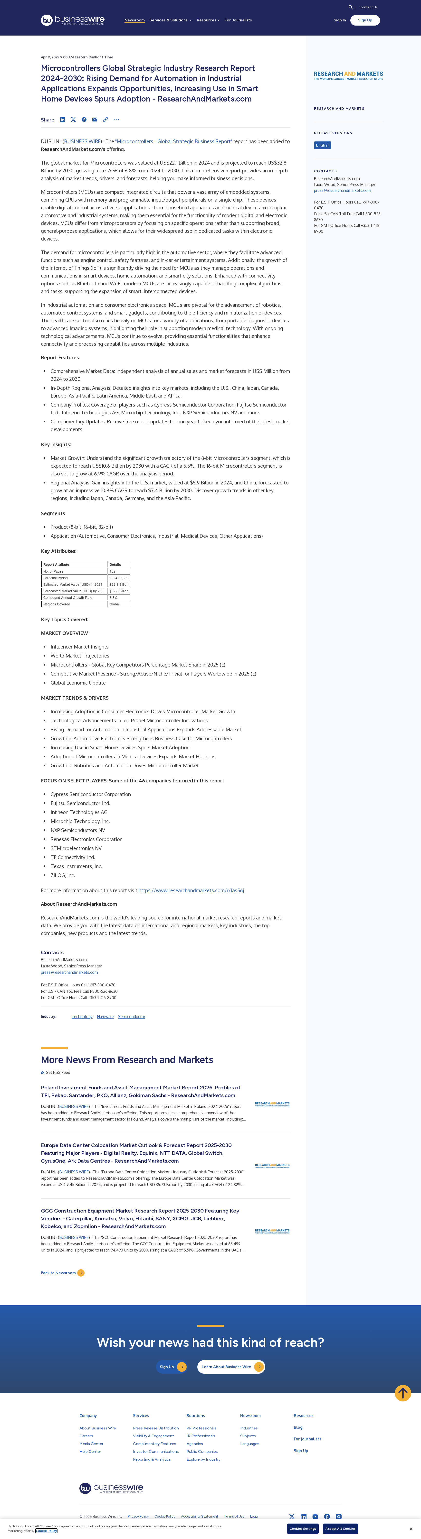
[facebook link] (327, 1517)
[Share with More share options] (116, 119)
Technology (82, 1016)
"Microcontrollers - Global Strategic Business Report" (173, 141)
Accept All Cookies (340, 1528)
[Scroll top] (403, 1393)
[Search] (351, 7)
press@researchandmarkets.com (69, 972)
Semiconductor (131, 1016)
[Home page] (73, 20)
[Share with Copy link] (105, 119)
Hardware (105, 1016)
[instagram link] (339, 1517)
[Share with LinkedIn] (63, 119)
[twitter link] (292, 1516)
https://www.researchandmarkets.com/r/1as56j (191, 890)
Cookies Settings (303, 1528)
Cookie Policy (46, 1531)
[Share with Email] (95, 119)
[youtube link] (315, 1516)
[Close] (411, 1529)
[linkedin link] (303, 1517)
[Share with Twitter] (73, 119)
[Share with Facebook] (84, 119)
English (322, 145)
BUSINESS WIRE (82, 141)
